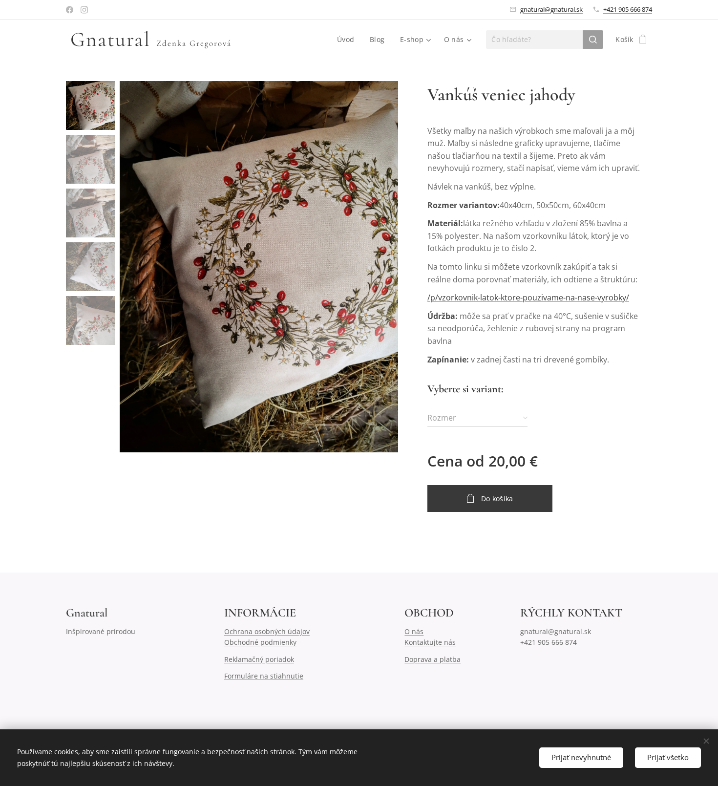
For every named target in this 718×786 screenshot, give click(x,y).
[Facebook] (69, 9)
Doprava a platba (432, 659)
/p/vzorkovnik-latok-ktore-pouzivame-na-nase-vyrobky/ (528, 297)
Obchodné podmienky (260, 642)
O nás (413, 631)
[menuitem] (348, 39)
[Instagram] (84, 9)
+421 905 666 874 (627, 9)
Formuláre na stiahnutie (263, 675)
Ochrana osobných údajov (267, 631)
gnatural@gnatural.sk (551, 9)
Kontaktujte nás (430, 642)
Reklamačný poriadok (259, 659)
